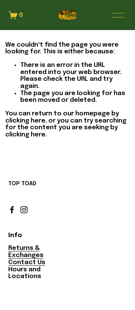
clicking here (25, 121)
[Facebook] (12, 209)
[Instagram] (24, 209)
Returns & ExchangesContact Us (26, 255)
